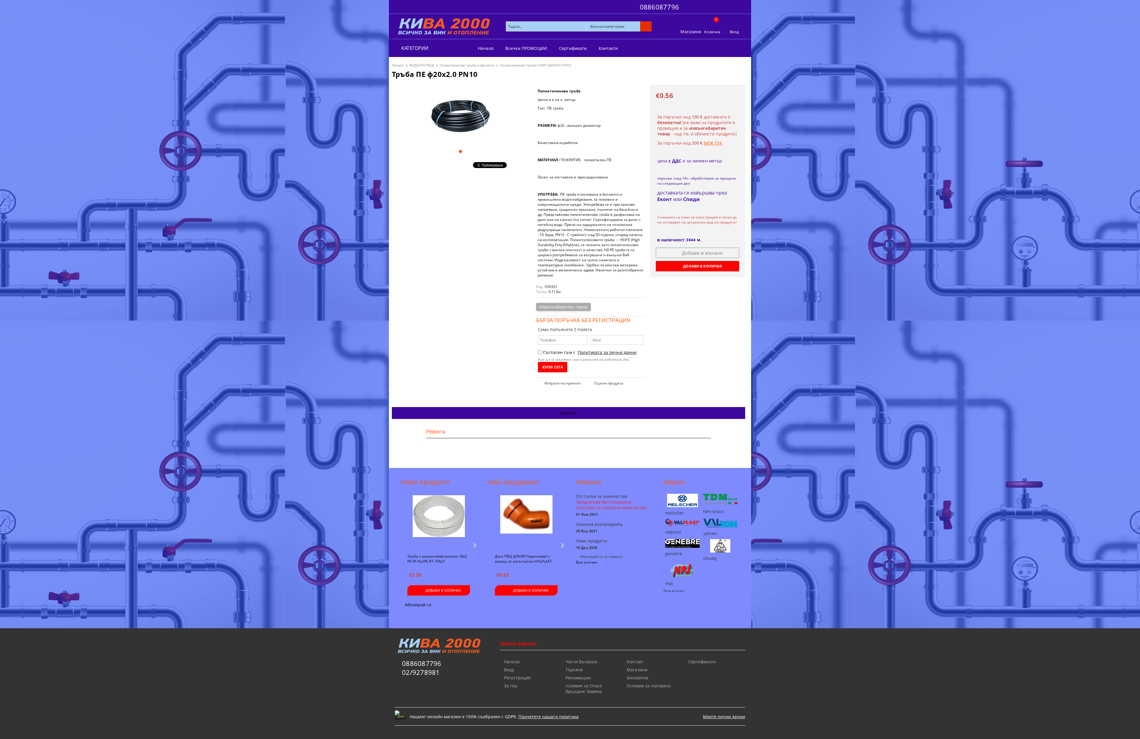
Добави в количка (443, 590)
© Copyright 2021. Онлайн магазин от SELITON (570, 732)
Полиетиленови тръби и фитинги (467, 65)
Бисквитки (637, 678)
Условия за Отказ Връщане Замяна (584, 688)
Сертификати (573, 48)
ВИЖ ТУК (713, 143)
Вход (734, 31)
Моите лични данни (724, 716)
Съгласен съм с (590, 352)
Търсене (574, 669)
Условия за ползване (649, 686)
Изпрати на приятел (562, 383)
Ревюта (568, 413)
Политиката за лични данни (607, 352)
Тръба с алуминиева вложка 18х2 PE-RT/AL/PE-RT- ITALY (437, 558)
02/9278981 (421, 672)
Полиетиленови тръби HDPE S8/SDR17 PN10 (535, 65)
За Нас (511, 686)
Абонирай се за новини (601, 556)
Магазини (690, 31)
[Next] (474, 545)
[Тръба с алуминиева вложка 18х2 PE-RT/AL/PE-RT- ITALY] (439, 522)
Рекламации (578, 678)
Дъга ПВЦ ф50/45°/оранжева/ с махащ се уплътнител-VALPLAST (523, 558)
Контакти (608, 48)
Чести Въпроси (582, 661)
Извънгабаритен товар (563, 307)
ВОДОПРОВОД (422, 65)
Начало (485, 48)
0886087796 (659, 6)
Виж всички (586, 562)
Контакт (635, 661)
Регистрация (517, 678)
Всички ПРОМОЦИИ (526, 48)
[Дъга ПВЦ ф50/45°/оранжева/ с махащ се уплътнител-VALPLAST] (526, 522)
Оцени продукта (608, 383)
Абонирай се (418, 604)
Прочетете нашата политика (548, 716)
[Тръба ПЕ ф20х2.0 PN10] (460, 114)
